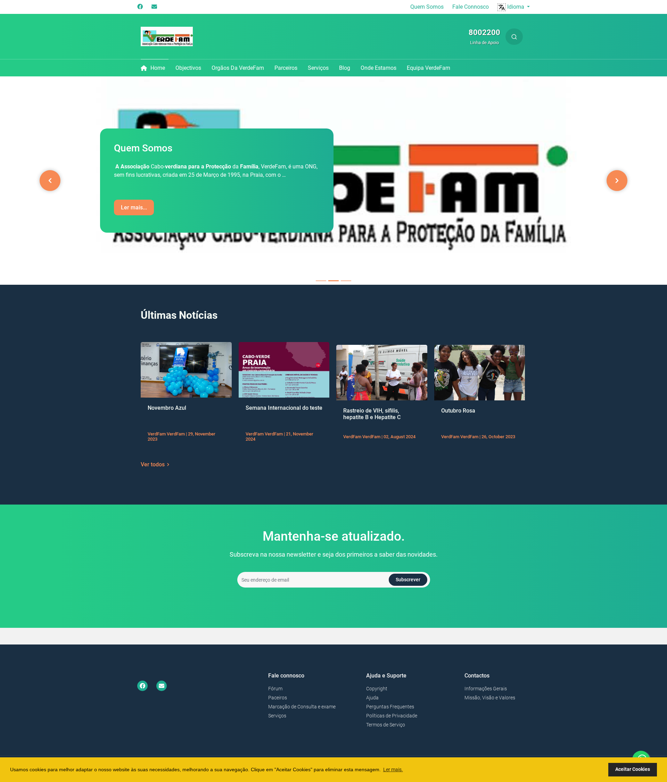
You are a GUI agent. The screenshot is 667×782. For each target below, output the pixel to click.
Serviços (318, 68)
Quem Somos (427, 6)
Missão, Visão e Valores (489, 697)
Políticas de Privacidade (391, 715)
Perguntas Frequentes (390, 706)
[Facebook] (140, 6)
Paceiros (277, 697)
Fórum (275, 688)
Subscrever (408, 579)
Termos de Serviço (385, 724)
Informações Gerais (485, 688)
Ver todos (153, 464)
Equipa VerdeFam (428, 68)
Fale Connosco (470, 6)
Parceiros (285, 68)
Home (157, 68)
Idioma (516, 6)
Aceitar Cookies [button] (632, 769)
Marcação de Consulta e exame (302, 706)
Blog (344, 68)
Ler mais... (134, 207)
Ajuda (372, 697)
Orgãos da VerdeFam (238, 68)
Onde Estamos (378, 68)
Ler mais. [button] (393, 769)
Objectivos (188, 68)
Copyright (376, 688)
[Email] (154, 6)
